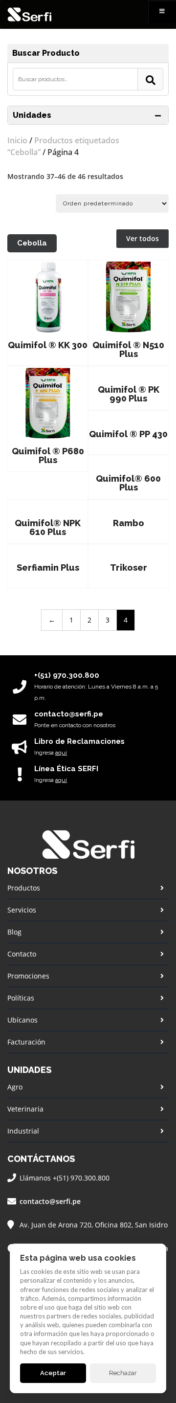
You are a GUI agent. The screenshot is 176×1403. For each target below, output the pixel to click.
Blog (14, 931)
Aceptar (53, 1373)
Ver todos (142, 238)
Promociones (28, 975)
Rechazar (123, 1373)
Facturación (26, 1042)
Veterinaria (25, 1108)
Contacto (21, 953)
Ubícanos (22, 1019)
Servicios (21, 909)
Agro (14, 1086)
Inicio (17, 140)
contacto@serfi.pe (50, 1201)
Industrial (23, 1131)
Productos (23, 887)
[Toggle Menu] (162, 11)
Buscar (150, 79)
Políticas (20, 997)
